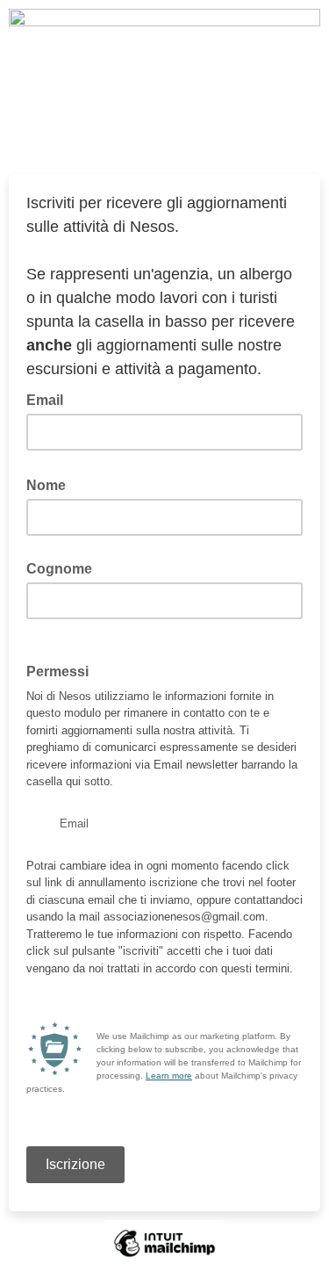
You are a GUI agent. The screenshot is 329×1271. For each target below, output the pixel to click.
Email (50, 398)
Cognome (59, 568)
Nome (51, 484)
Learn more (169, 1075)
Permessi (57, 671)
